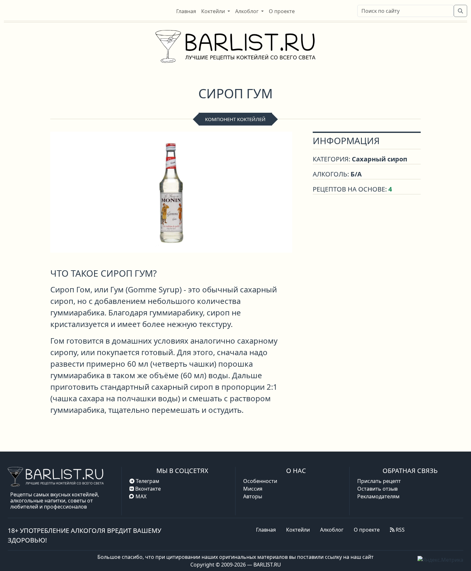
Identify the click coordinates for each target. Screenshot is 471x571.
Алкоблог (331, 529)
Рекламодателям (378, 496)
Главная (266, 529)
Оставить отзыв (377, 488)
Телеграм (147, 481)
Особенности (260, 481)
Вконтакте (147, 488)
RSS (399, 529)
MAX (141, 496)
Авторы (252, 496)
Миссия (252, 488)
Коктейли (298, 529)
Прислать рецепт (379, 481)
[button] (216, 11)
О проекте (367, 529)
